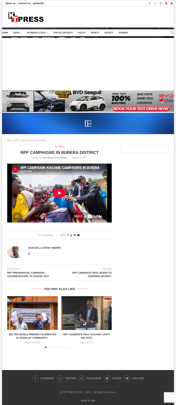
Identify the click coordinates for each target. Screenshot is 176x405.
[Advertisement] (88, 64)
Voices (82, 33)
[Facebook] (149, 3)
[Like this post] (64, 235)
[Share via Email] (78, 235)
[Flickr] (166, 3)
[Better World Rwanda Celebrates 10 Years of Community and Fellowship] (32, 313)
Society (108, 33)
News (16, 33)
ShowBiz (123, 33)
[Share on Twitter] (71, 235)
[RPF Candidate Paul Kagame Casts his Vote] (86, 313)
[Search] (172, 32)
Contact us (24, 3)
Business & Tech (36, 33)
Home (5, 33)
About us (10, 3)
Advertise (38, 3)
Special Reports (63, 33)
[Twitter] (155, 3)
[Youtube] (171, 3)
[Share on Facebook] (68, 235)
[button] (12, 322)
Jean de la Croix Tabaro (54, 157)
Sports (95, 33)
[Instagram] (160, 3)
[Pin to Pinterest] (75, 235)
